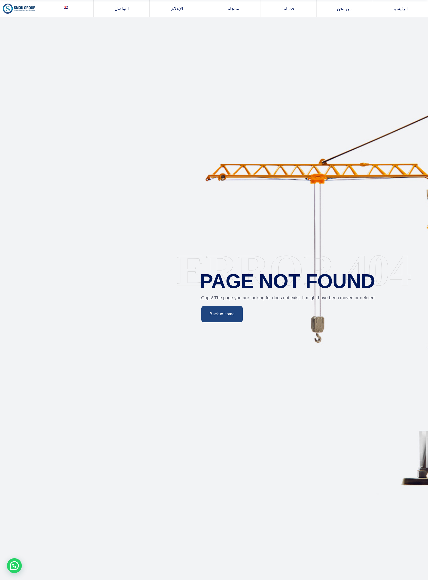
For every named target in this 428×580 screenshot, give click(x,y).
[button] (14, 565)
